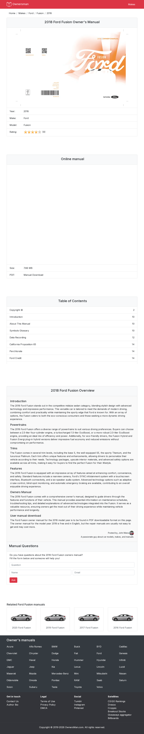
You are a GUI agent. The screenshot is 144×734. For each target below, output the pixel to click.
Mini (76, 673)
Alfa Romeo (35, 646)
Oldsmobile (12, 680)
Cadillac (123, 646)
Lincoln (100, 666)
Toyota (78, 687)
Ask (13, 580)
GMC (9, 660)
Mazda (32, 673)
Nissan (122, 673)
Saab (99, 680)
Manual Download (33, 274)
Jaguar (10, 666)
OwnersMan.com (74, 727)
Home (12, 13)
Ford (31, 13)
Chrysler (33, 653)
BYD (99, 646)
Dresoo (112, 704)
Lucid (122, 666)
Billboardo (113, 718)
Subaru (33, 687)
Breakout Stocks (117, 711)
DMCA (43, 708)
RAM (76, 680)
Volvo (100, 687)
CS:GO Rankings (116, 701)
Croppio (112, 708)
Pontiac (56, 680)
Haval (32, 660)
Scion (10, 687)
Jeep (31, 666)
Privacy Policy (48, 704)
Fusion (40, 13)
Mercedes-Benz (60, 673)
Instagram (79, 704)
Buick (77, 646)
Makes (131, 4)
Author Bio (12, 704)
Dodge (55, 653)
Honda (55, 660)
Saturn (122, 680)
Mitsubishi (102, 673)
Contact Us (13, 701)
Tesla (54, 687)
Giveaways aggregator (120, 714)
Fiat (76, 653)
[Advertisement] (72, 145)
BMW (55, 646)
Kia (53, 666)
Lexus (77, 666)
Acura (10, 646)
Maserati (11, 673)
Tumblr (78, 701)
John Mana (124, 533)
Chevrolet (12, 653)
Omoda (33, 680)
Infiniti (122, 660)
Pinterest (79, 708)
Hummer (79, 660)
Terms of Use (47, 701)
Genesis (123, 653)
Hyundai (101, 660)
